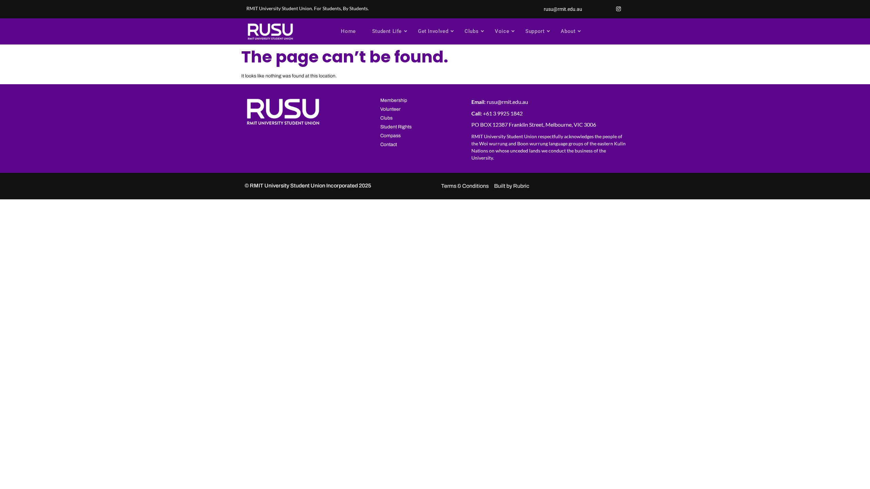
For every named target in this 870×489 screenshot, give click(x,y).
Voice (502, 31)
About (568, 31)
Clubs (471, 31)
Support (534, 31)
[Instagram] (618, 9)
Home (348, 31)
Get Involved (433, 31)
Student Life (387, 31)
